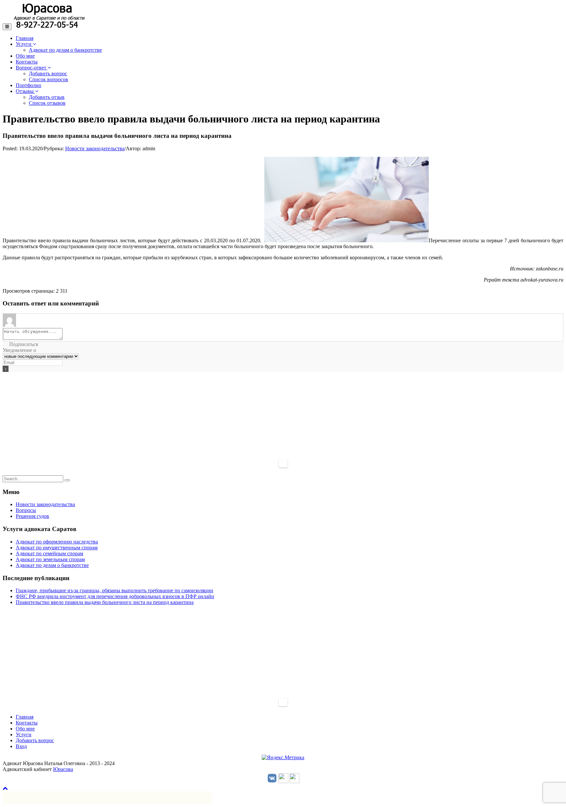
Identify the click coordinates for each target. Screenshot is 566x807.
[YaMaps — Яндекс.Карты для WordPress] (283, 464)
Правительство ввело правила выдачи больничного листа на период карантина (105, 602)
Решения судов (32, 516)
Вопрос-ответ (31, 67)
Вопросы (26, 510)
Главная (24, 38)
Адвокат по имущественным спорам (57, 547)
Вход (21, 746)
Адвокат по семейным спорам (49, 553)
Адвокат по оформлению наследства (57, 541)
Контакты (27, 61)
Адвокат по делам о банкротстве (65, 50)
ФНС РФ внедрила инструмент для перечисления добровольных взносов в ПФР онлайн (115, 596)
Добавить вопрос (48, 73)
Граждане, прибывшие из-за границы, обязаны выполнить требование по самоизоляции (114, 590)
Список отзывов (47, 103)
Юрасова (63, 769)
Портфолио (28, 85)
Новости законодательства (94, 148)
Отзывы (25, 91)
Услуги (24, 44)
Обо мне (25, 56)
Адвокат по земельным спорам (50, 559)
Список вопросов (48, 79)
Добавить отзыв (47, 97)
